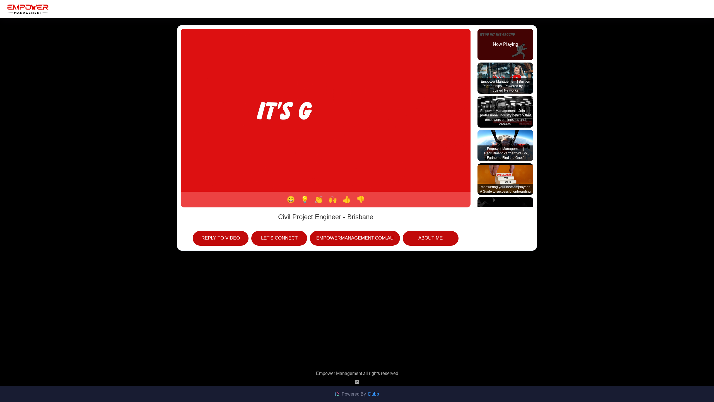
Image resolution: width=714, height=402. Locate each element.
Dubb (373, 394)
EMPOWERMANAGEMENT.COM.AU (355, 238)
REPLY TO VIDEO (220, 238)
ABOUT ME (430, 238)
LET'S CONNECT (279, 238)
